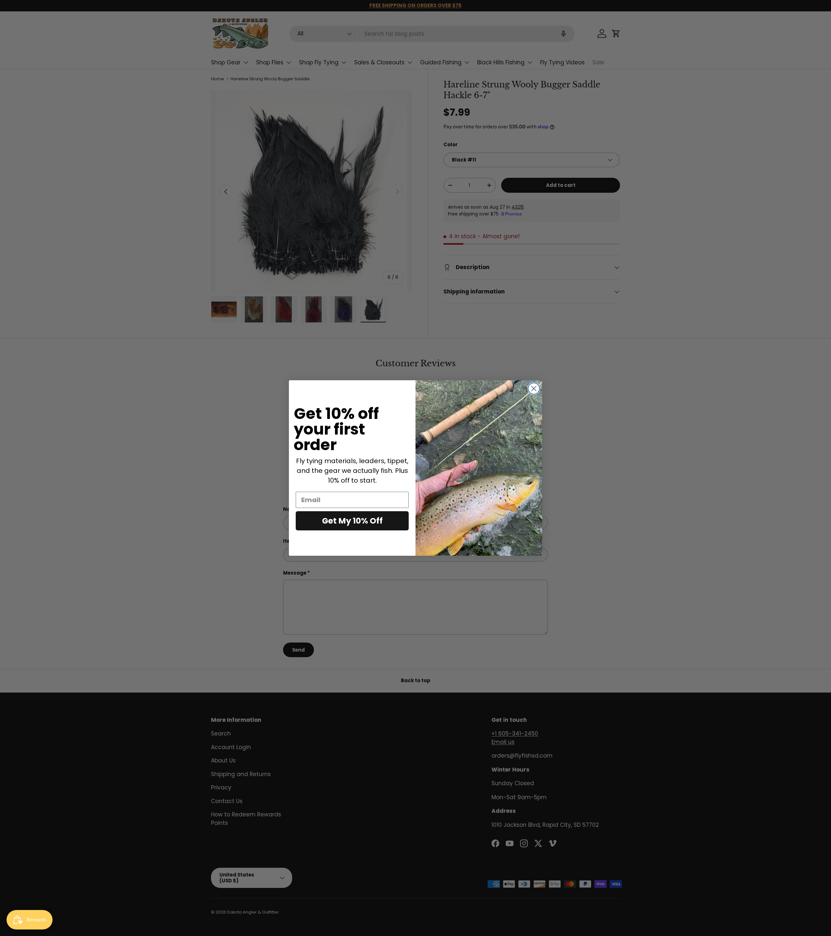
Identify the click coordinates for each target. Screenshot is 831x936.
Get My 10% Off (352, 520)
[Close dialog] (534, 388)
